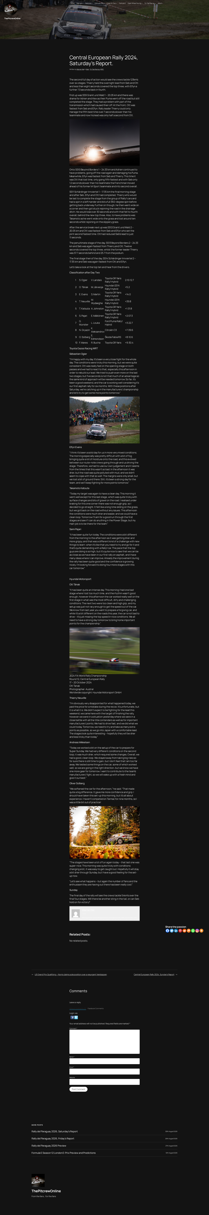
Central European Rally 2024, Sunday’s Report (154, 974)
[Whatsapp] (193, 931)
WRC (102, 69)
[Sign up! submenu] (82, 3)
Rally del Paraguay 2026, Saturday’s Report (55, 1131)
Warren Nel (80, 69)
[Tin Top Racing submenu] (155, 3)
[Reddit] (184, 931)
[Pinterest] (180, 931)
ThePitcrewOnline (12, 18)
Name (71, 1057)
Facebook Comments (96, 1008)
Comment (73, 1028)
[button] (72, 1017)
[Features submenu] (92, 3)
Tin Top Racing (95, 69)
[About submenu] (162, 3)
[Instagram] (197, 931)
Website (72, 1077)
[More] (201, 931)
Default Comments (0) (77, 1008)
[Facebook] (167, 931)
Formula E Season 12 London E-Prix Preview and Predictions (64, 1153)
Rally (87, 69)
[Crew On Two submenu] (116, 3)
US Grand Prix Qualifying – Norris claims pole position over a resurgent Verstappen (71, 974)
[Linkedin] (176, 931)
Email (71, 1067)
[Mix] (189, 931)
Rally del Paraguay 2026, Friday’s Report (53, 1138)
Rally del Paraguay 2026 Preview (49, 1145)
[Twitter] (172, 931)
